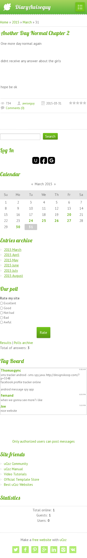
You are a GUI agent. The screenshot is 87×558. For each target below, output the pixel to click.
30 (18, 227)
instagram (63, 549)
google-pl (44, 549)
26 (57, 220)
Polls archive (23, 343)
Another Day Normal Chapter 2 (35, 32)
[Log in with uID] (35, 160)
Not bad (9, 313)
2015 (15, 22)
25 (44, 220)
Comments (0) (15, 108)
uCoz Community (16, 463)
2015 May (11, 260)
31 (31, 227)
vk (72, 549)
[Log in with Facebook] (43, 160)
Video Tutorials (15, 474)
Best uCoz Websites (18, 484)
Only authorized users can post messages (43, 441)
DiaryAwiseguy (33, 6)
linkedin (53, 549)
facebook (25, 549)
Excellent (10, 303)
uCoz (63, 540)
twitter (15, 549)
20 (69, 214)
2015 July (11, 270)
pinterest (34, 549)
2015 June (11, 265)
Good (7, 308)
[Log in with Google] (51, 160)
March (27, 22)
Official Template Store (21, 479)
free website (41, 540)
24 (31, 220)
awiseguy (28, 103)
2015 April (11, 255)
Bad (6, 318)
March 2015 (43, 184)
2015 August (13, 275)
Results (5, 343)
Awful (7, 322)
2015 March (12, 249)
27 (69, 220)
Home (4, 22)
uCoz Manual (13, 469)
